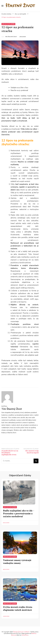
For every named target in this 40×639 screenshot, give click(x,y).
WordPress (25, 635)
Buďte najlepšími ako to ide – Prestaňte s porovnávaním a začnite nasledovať (18, 513)
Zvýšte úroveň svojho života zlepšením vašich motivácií (17, 608)
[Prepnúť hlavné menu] (2, 5)
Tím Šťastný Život (11, 36)
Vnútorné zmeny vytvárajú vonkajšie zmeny (17, 562)
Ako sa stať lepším (8, 24)
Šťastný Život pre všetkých (21, 632)
